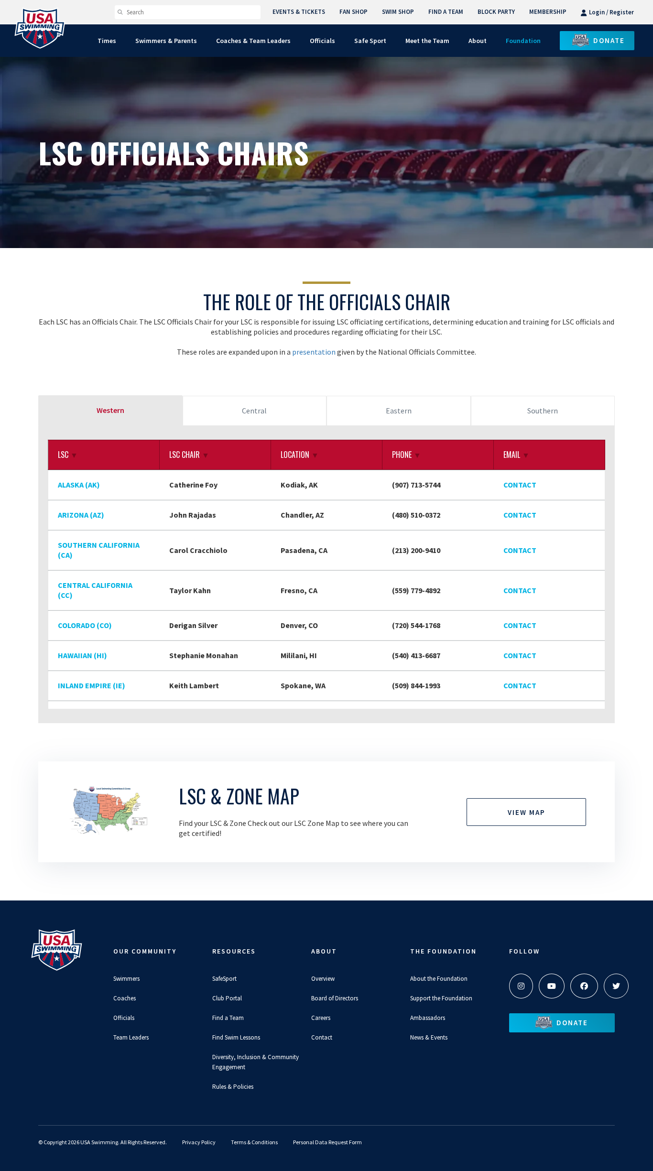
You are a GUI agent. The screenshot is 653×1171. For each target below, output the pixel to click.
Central (254, 410)
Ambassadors (427, 1018)
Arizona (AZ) (81, 515)
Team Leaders (131, 1037)
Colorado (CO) (85, 625)
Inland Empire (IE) (91, 685)
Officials (123, 1018)
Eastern (399, 410)
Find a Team (228, 1018)
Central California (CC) (95, 590)
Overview (323, 979)
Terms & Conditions (254, 1142)
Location (300, 454)
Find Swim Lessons (236, 1037)
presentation (314, 352)
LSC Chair (189, 454)
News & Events (428, 1037)
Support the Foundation (441, 998)
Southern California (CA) (99, 550)
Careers (320, 1018)
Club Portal (227, 998)
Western (110, 410)
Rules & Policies (232, 1087)
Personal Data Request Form (327, 1142)
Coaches (124, 998)
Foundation (523, 40)
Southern (542, 410)
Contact (519, 484)
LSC (68, 454)
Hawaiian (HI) (82, 655)
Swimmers (126, 979)
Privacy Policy (199, 1142)
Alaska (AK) (79, 484)
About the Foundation (439, 979)
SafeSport (224, 979)
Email (516, 454)
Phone (406, 454)
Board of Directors (334, 998)
